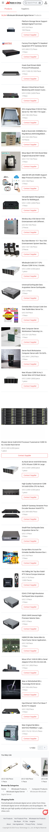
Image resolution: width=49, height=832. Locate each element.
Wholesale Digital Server (15, 791)
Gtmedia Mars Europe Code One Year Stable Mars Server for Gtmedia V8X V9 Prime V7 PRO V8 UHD (34, 308)
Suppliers (25, 8)
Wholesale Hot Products (37, 819)
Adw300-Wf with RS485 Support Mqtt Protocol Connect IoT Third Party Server (34, 176)
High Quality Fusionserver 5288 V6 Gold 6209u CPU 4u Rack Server (34, 485)
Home (3, 789)
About (9, 824)
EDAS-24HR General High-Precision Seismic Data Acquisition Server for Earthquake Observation (32, 616)
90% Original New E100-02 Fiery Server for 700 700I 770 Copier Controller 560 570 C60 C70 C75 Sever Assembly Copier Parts (34, 110)
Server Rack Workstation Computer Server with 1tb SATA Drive (34, 352)
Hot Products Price (20, 819)
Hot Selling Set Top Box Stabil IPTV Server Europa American (33, 572)
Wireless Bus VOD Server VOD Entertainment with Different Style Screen (33, 220)
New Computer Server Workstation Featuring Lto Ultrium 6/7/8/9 (32, 330)
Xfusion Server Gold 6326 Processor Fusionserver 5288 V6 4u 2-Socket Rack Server (24, 443)
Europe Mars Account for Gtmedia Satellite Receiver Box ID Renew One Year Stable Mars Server (34, 551)
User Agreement (18, 824)
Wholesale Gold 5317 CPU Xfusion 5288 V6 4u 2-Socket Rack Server (33, 264)
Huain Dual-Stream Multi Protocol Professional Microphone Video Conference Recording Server (33, 66)
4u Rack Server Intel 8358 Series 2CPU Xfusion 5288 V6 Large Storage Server (34, 463)
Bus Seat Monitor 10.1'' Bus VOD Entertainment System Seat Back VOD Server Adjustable (34, 242)
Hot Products (7, 819)
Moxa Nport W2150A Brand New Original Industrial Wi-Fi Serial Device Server (34, 154)
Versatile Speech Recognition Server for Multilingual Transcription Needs (33, 198)
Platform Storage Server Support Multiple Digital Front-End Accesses (34, 22)
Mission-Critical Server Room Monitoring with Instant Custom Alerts (34, 88)
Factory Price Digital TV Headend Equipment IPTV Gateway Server (34, 44)
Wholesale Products (19, 789)
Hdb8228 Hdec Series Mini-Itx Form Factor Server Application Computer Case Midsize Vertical (34, 638)
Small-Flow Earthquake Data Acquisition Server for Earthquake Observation (33, 529)
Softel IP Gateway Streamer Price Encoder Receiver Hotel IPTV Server (35, 507)
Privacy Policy (30, 824)
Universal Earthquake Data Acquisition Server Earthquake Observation (33, 286)
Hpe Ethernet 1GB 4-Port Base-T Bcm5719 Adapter (34, 704)
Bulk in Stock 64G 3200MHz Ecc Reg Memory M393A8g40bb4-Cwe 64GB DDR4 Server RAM (34, 132)
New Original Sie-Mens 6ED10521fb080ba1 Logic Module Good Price (32, 726)
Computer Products (39, 789)
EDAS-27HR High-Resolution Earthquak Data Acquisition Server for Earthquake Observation (33, 594)
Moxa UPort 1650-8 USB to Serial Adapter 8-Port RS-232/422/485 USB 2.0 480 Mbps (34, 660)
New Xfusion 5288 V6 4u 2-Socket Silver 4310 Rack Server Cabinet (34, 374)
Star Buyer (17, 821)
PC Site (25, 821)
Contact (39, 824)
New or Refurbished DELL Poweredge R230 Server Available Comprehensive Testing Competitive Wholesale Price (34, 682)
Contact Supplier (30, 35)
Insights (32, 821)
